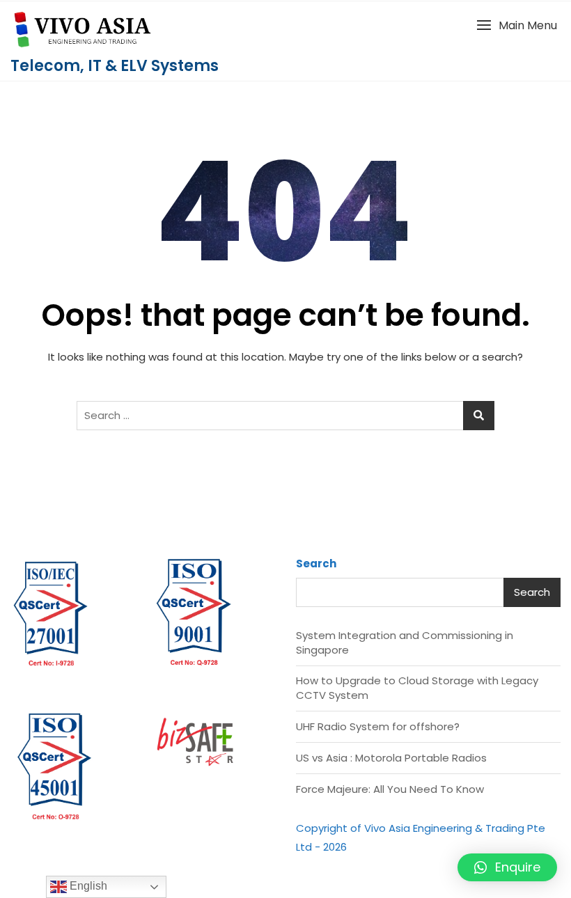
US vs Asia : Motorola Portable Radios (391, 757)
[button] (516, 25)
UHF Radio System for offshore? (378, 726)
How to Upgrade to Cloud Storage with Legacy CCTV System (417, 687)
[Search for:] (285, 415)
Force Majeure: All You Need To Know (390, 789)
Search (316, 563)
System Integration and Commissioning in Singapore (404, 642)
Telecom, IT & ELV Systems (114, 66)
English (87, 886)
